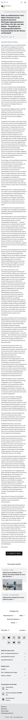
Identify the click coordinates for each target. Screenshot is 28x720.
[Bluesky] (9, 638)
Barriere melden (5, 711)
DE (2, 2)
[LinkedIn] (9, 642)
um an (7, 349)
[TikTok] (24, 638)
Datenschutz (4, 709)
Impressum (3, 706)
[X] (14, 638)
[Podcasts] (19, 642)
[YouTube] (14, 642)
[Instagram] (19, 638)
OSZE (18, 300)
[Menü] (25, 2)
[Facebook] (4, 638)
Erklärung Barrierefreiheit (7, 713)
